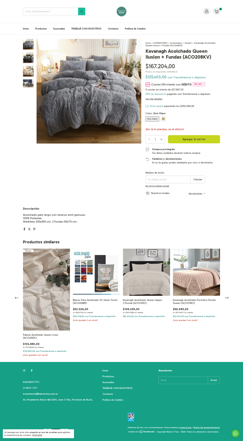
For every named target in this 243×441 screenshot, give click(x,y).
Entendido (37, 435)
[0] (216, 11)
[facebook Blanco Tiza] (31, 370)
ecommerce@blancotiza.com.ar (40, 393)
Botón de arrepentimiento (207, 427)
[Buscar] (81, 11)
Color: (156, 113)
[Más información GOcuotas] (199, 84)
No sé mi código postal (157, 186)
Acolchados (176, 43)
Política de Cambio (135, 28)
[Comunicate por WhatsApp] (235, 433)
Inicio (26, 28)
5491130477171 (31, 382)
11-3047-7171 (30, 387)
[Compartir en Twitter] (29, 229)
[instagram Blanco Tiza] (24, 370)
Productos (41, 28)
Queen (188, 43)
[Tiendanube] (141, 432)
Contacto (113, 28)
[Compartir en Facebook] (25, 229)
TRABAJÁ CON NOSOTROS (86, 28)
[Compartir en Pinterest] (34, 229)
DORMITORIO (161, 43)
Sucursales (59, 28)
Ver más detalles (154, 99)
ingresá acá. (185, 427)
